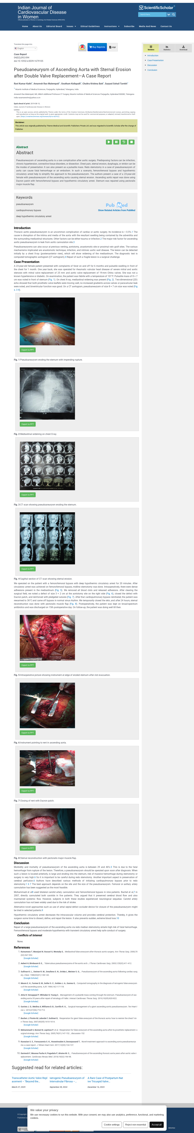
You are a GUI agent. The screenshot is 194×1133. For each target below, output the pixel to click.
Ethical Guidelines (90, 26)
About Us (37, 26)
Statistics (166, 50)
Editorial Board (54, 26)
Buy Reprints (98, 47)
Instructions (110, 26)
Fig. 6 (110, 593)
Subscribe (129, 26)
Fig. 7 (70, 597)
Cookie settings (112, 1124)
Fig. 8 (73, 604)
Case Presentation (155, 60)
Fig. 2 (110, 279)
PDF (114, 47)
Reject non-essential (135, 1124)
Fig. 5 (58, 590)
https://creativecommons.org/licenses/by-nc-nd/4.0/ (40, 116)
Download (183, 50)
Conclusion (152, 70)
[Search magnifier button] (173, 14)
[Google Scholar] (31, 958)
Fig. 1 (51, 279)
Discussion (152, 65)
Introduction (152, 55)
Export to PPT (28, 350)
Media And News (147, 26)
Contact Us (166, 26)
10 (117, 918)
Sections (151, 50)
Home (25, 26)
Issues (70, 26)
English (20, 48)
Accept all (157, 1124)
